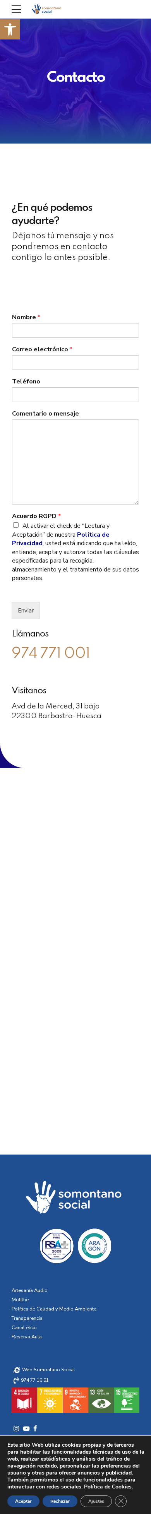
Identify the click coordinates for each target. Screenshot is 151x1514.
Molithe (20, 1299)
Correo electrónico (42, 350)
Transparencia (27, 1318)
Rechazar (60, 1501)
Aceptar (23, 1501)
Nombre (26, 317)
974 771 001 (51, 653)
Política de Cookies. (108, 1486)
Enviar (26, 610)
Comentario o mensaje (45, 414)
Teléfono (26, 382)
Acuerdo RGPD (36, 516)
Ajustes (96, 1501)
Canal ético (24, 1327)
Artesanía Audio (30, 1290)
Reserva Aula (27, 1336)
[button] (10, 29)
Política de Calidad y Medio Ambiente (54, 1308)
